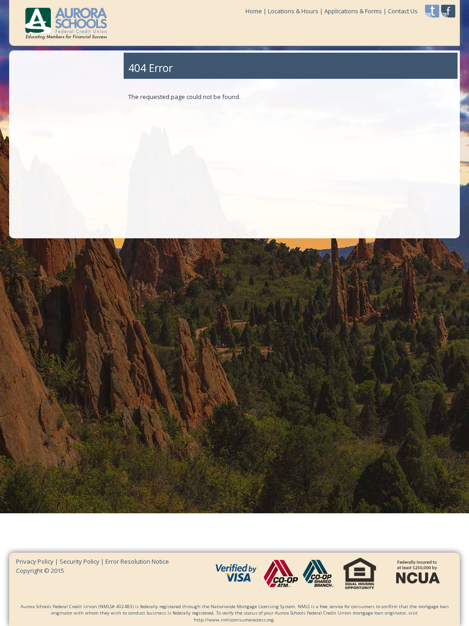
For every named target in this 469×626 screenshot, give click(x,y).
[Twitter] (432, 11)
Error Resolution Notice (137, 561)
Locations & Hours (293, 11)
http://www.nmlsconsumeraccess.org (234, 620)
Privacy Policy (35, 561)
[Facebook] (448, 11)
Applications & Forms (353, 11)
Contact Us (403, 11)
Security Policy (79, 561)
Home (253, 11)
